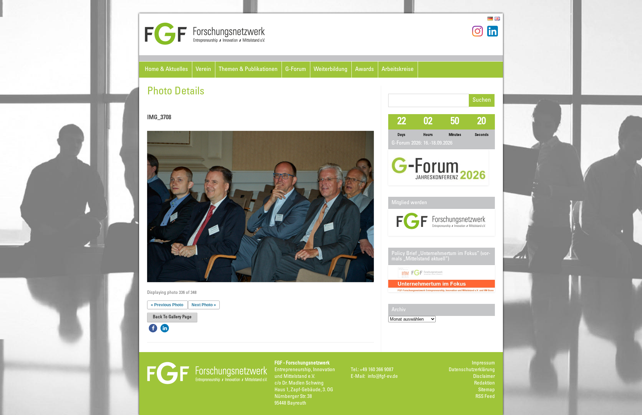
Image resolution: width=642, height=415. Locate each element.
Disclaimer (484, 376)
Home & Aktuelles (166, 70)
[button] (153, 328)
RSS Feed (485, 396)
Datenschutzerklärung (472, 369)
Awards (364, 70)
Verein (203, 70)
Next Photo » (204, 305)
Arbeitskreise (398, 70)
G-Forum (295, 70)
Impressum (483, 363)
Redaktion (484, 383)
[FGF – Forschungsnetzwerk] (205, 44)
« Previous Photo (167, 305)
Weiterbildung (330, 70)
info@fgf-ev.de (383, 376)
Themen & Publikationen (248, 70)
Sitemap (486, 390)
